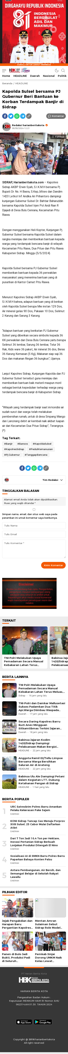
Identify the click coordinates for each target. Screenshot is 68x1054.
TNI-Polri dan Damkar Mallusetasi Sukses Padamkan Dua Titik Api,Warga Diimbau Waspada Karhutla (41, 708)
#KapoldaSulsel (42, 443)
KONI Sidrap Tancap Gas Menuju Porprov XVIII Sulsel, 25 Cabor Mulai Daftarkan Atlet (37, 824)
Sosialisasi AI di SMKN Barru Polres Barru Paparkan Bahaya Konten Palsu (37, 858)
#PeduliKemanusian (41, 449)
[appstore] (24, 1022)
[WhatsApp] (17, 116)
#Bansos (22, 443)
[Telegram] (23, 116)
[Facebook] (5, 116)
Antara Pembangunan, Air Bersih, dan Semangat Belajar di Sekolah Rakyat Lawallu (35, 873)
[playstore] (43, 1022)
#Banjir (8, 443)
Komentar (58, 115)
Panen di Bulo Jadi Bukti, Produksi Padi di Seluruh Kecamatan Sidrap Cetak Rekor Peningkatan (16, 963)
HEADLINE (21, 83)
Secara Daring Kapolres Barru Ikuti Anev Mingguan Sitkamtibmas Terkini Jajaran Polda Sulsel (39, 727)
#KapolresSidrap (14, 449)
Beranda (7, 83)
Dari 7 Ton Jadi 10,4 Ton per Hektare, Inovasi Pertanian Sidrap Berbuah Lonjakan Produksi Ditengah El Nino (35, 842)
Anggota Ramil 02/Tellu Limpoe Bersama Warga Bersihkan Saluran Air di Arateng (40, 762)
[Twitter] (11, 116)
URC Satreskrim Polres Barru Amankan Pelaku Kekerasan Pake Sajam (36, 808)
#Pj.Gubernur (12, 454)
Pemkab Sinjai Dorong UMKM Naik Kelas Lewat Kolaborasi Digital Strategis (48, 961)
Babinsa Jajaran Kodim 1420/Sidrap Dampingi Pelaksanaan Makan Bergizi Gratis (37, 745)
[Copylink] (29, 116)
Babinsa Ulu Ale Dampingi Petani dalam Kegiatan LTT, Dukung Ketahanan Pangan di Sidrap (41, 780)
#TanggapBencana (36, 454)
